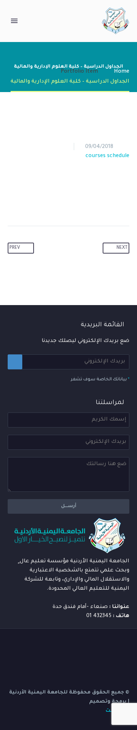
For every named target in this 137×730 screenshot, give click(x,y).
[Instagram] (99, 647)
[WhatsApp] (70, 647)
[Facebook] (83, 202)
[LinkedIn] (27, 202)
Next (122, 248)
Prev (14, 248)
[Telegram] (80, 647)
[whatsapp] (61, 647)
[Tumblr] (41, 202)
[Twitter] (69, 202)
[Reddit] (13, 202)
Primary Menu (14, 20)
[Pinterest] (55, 202)
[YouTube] (89, 647)
